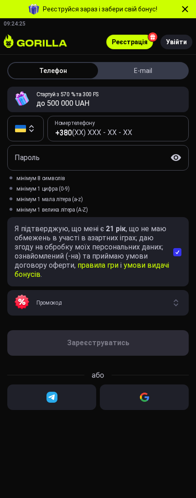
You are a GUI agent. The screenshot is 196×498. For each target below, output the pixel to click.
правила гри (98, 265)
